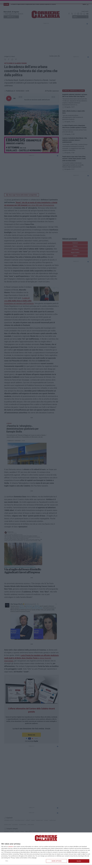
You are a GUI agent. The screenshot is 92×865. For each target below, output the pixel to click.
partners (10, 846)
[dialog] (46, 849)
